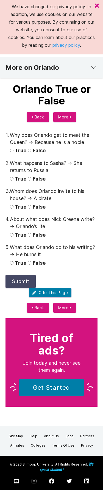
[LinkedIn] (86, 481)
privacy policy (66, 45)
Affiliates (17, 445)
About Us (51, 436)
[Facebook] (51, 481)
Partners (87, 436)
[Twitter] (69, 481)
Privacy (87, 445)
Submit (20, 281)
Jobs (69, 436)
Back (38, 117)
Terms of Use (63, 445)
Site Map (16, 436)
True (20, 150)
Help (33, 436)
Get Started (51, 387)
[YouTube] (16, 481)
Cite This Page (52, 292)
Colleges (38, 445)
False (39, 150)
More (64, 117)
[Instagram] (34, 481)
